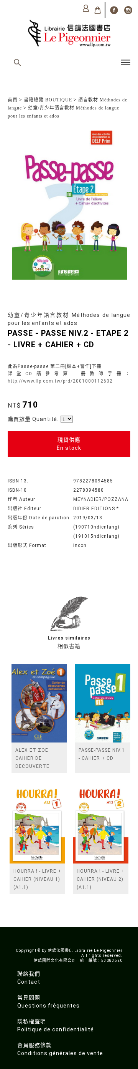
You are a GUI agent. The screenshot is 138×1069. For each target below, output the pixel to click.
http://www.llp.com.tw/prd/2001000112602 (60, 381)
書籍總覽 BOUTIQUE (48, 100)
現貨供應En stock (69, 444)
